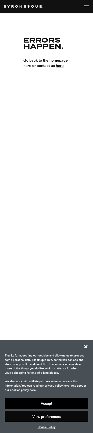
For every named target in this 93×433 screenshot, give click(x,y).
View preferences (46, 416)
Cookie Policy (47, 427)
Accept (46, 403)
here (66, 385)
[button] (85, 346)
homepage (58, 60)
